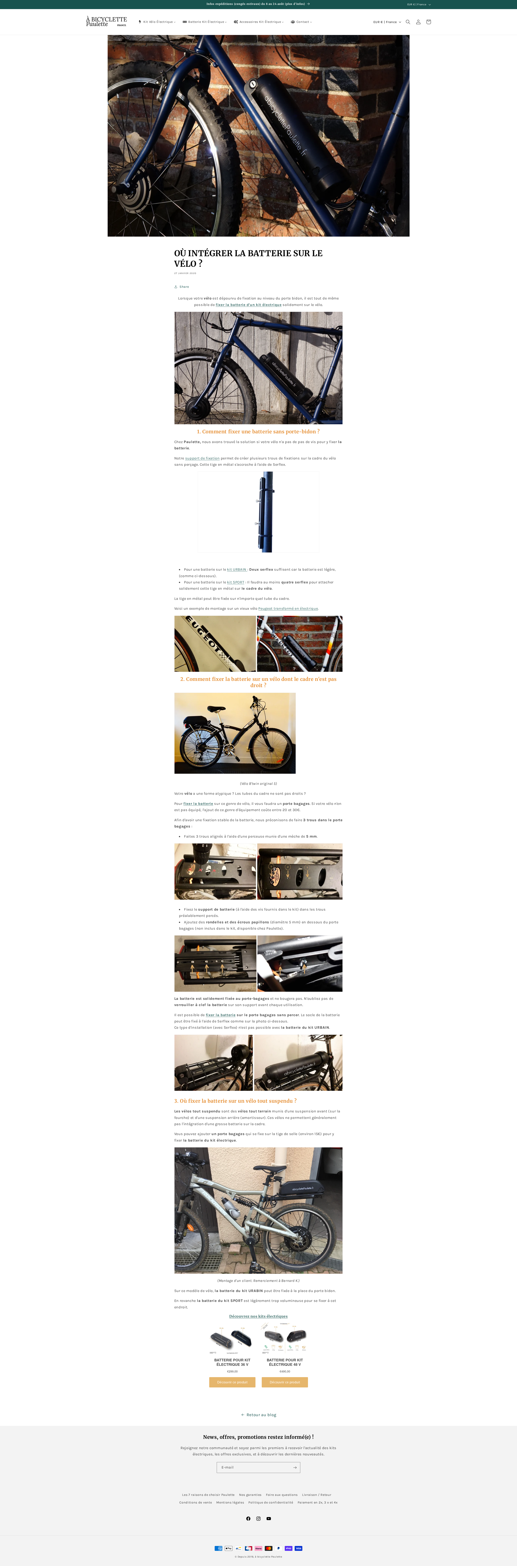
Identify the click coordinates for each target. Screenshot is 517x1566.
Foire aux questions (282, 1495)
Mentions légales (230, 1502)
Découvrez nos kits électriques (258, 1316)
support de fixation (202, 458)
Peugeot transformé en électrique (288, 608)
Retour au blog (261, 1414)
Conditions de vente (195, 1502)
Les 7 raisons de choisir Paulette (208, 1495)
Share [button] (184, 287)
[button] (408, 22)
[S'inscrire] (295, 1467)
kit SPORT (235, 582)
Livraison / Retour (316, 1495)
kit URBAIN (237, 569)
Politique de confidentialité (270, 1502)
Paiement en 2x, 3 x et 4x (318, 1502)
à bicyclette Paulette (268, 1556)
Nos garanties (250, 1495)
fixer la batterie (221, 1015)
